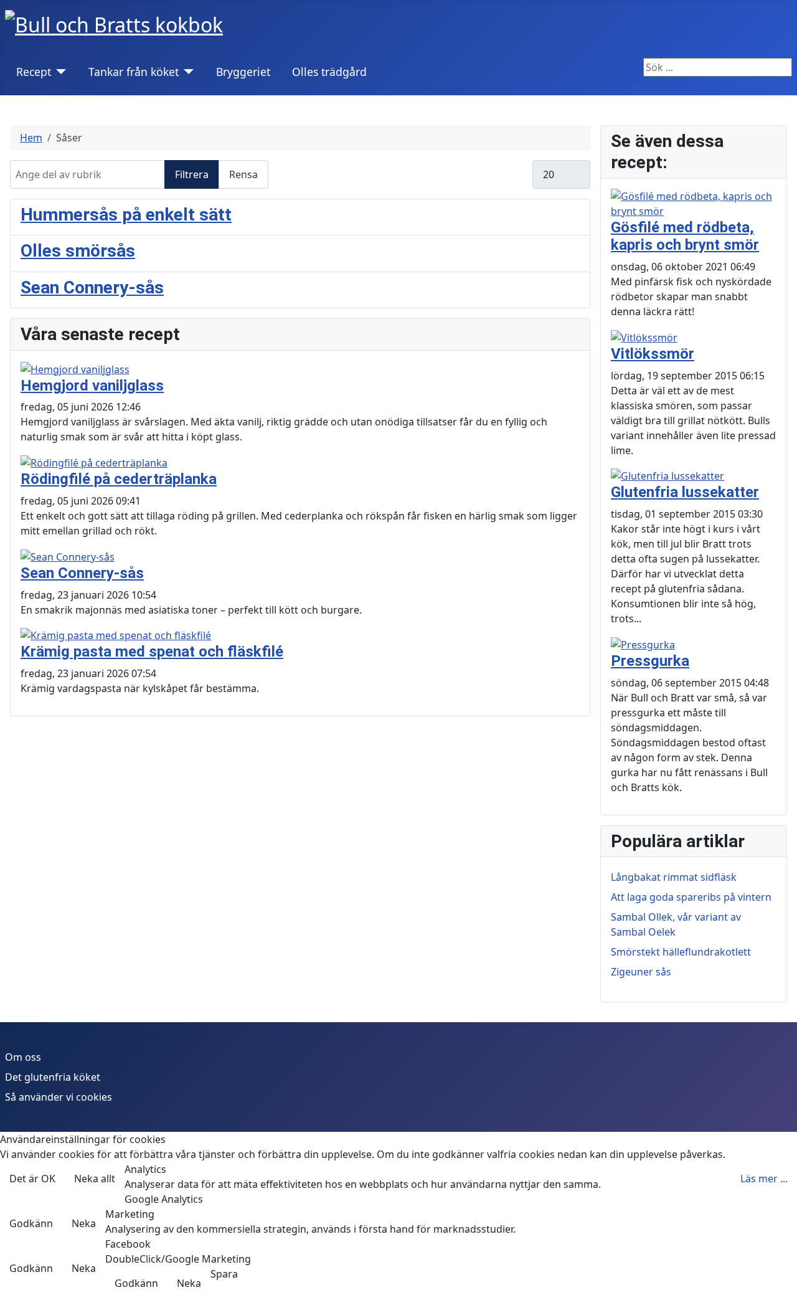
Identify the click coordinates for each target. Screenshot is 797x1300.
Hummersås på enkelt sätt (126, 214)
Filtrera (192, 174)
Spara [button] (224, 1274)
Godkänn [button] (31, 1223)
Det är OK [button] (32, 1178)
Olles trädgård (329, 71)
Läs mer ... (764, 1178)
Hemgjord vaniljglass (92, 385)
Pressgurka (650, 661)
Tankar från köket (133, 71)
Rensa (243, 174)
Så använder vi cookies (58, 1097)
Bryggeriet (243, 71)
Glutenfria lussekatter (685, 492)
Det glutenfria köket (52, 1077)
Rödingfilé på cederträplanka (119, 479)
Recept (33, 71)
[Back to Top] (781, 1284)
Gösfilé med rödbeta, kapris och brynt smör (685, 236)
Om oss (23, 1057)
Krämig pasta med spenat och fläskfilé (152, 651)
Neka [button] (84, 1223)
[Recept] (59, 72)
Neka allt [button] (94, 1178)
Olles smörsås (78, 250)
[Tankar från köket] (186, 72)
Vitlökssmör (652, 354)
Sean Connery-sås (92, 287)
